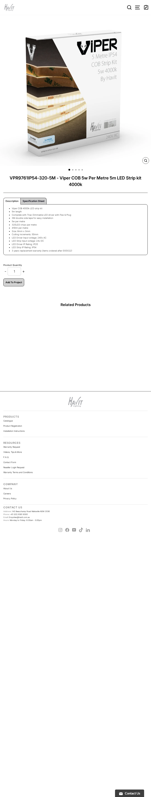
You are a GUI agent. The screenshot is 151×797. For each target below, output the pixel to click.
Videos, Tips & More (12, 452)
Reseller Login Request (13, 467)
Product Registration (12, 426)
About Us (7, 488)
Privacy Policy (10, 498)
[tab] (12, 201)
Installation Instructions (14, 431)
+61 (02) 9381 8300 (15, 514)
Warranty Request (11, 447)
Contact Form (9, 462)
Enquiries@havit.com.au (16, 517)
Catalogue (8, 421)
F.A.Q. (6, 457)
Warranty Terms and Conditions (18, 472)
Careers (7, 493)
